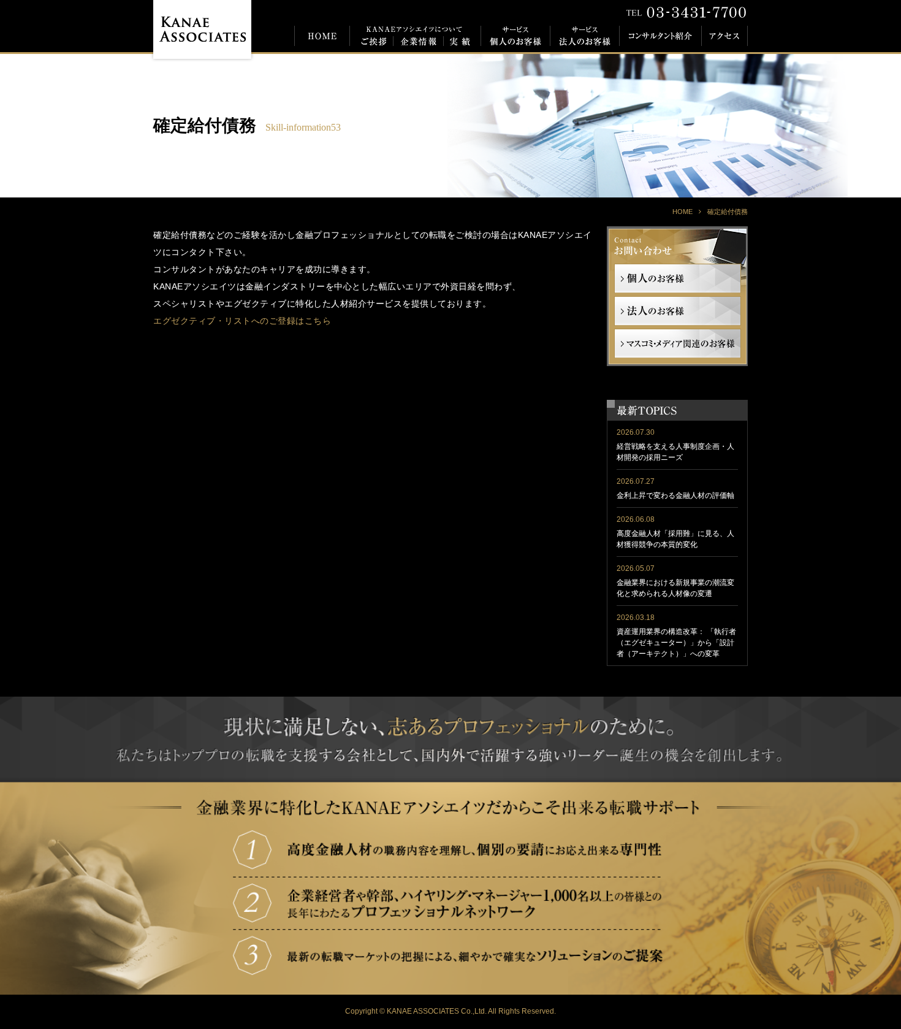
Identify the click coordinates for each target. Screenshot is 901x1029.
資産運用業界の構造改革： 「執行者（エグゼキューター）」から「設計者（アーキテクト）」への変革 (676, 642)
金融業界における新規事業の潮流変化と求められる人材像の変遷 (675, 588)
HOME (682, 211)
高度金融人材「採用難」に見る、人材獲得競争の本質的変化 (675, 539)
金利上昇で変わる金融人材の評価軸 (675, 495)
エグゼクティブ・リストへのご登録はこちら (242, 321)
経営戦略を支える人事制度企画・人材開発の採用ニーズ (675, 452)
